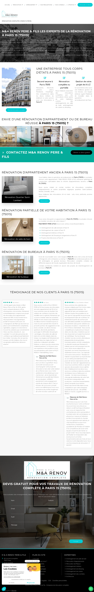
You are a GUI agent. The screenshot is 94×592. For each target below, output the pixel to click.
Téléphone (51, 509)
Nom (12, 500)
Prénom (51, 500)
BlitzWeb (14, 590)
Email (13, 509)
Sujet (13, 517)
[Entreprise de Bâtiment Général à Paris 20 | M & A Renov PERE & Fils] (9, 17)
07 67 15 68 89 (8, 563)
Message (14, 525)
